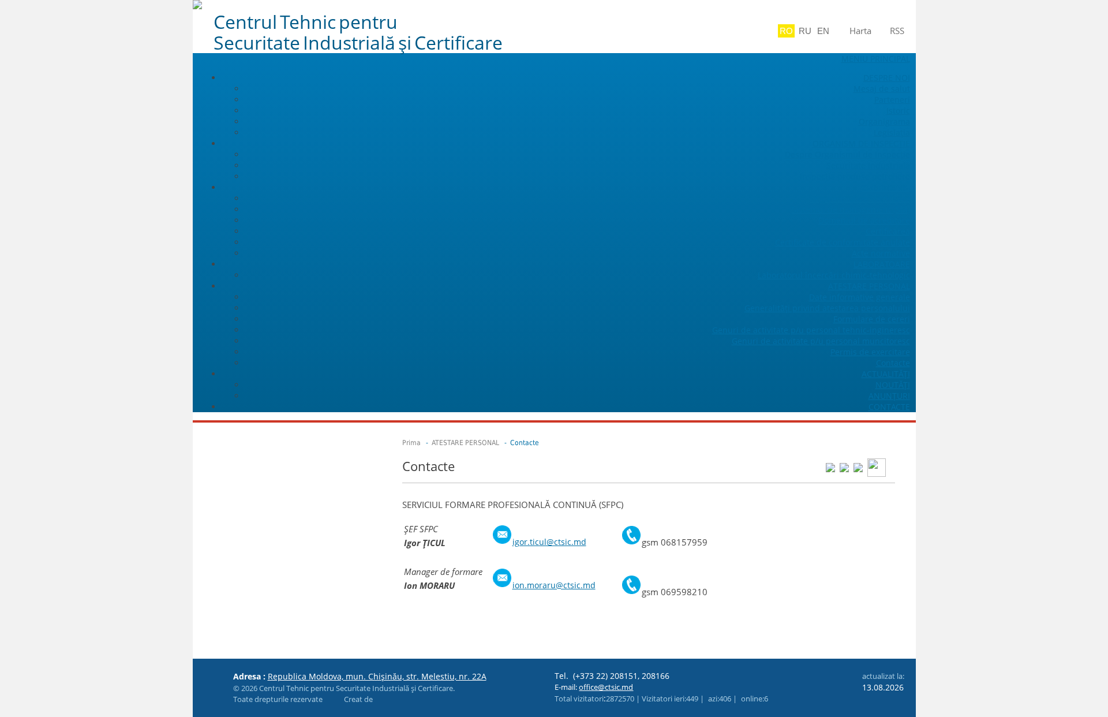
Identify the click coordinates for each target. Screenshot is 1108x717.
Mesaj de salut (882, 88)
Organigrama (884, 121)
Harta (860, 30)
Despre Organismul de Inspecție (847, 154)
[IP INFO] (330, 699)
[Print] (876, 466)
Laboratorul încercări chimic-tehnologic (834, 275)
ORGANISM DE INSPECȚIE (861, 143)
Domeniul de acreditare (864, 220)
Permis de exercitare (870, 351)
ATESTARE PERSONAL (869, 286)
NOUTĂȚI (892, 384)
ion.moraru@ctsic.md (554, 585)
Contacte (893, 362)
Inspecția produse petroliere (855, 176)
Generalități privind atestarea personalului (827, 308)
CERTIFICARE (886, 187)
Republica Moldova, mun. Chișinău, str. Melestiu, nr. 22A (377, 676)
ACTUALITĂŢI (886, 373)
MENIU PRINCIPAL (875, 58)
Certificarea (888, 231)
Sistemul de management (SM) (851, 209)
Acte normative (881, 253)
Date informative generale (859, 297)
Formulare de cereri (871, 318)
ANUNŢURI (889, 395)
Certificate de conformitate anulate (842, 242)
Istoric (898, 110)
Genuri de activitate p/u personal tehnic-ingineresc (811, 329)
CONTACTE (889, 406)
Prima (411, 443)
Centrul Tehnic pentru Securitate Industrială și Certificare (358, 32)
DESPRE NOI (886, 77)
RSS (897, 30)
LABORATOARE (882, 264)
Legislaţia (892, 132)
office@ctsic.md (606, 687)
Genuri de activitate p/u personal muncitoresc (821, 340)
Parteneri (892, 99)
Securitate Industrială (868, 165)
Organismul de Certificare (860, 198)
